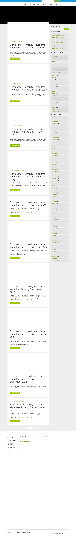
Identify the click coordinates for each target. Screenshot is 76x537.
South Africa (55, 58)
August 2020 (54, 203)
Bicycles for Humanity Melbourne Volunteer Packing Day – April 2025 (28, 245)
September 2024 (55, 139)
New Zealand (54, 86)
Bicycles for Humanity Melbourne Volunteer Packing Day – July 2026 (28, 46)
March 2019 (54, 235)
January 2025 (54, 134)
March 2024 (54, 150)
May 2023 (53, 162)
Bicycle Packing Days (56, 111)
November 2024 (55, 137)
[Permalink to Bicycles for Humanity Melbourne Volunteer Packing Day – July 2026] (28, 30)
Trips (53, 104)
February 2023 (54, 167)
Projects (45, 4)
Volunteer (32, 4)
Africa (53, 54)
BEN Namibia (55, 95)
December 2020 (54, 196)
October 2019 (54, 226)
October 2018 (54, 244)
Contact (39, 4)
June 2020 (53, 208)
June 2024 (53, 146)
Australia (53, 66)
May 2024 (53, 148)
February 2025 (54, 132)
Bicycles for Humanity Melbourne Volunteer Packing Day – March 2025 (27, 289)
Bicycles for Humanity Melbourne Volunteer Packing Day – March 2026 (27, 132)
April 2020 (54, 212)
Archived (53, 63)
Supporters (54, 102)
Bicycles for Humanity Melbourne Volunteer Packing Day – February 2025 (28, 334)
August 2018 (54, 247)
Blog (56, 4)
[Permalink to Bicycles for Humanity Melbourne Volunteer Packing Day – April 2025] (28, 230)
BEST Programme (56, 97)
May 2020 (53, 210)
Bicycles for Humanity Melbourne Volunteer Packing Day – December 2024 (27, 379)
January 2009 (54, 260)
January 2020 (54, 219)
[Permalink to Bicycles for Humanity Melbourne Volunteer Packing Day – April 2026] (28, 73)
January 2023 (54, 169)
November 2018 (55, 242)
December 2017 (54, 251)
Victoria (54, 68)
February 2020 (54, 217)
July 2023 (53, 160)
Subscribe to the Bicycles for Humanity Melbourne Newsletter (28, 1)
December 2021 (54, 176)
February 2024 (54, 153)
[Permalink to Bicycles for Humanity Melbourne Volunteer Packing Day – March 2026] (28, 115)
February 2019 (54, 237)
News (51, 4)
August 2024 (54, 141)
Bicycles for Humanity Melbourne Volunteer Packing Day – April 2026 (28, 88)
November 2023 (55, 155)
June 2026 (53, 116)
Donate (26, 4)
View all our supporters (25, 441)
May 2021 (53, 187)
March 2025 (54, 130)
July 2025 (53, 125)
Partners (53, 91)
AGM (53, 61)
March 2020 (54, 215)
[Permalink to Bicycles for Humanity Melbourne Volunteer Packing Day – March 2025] (28, 272)
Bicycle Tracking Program (57, 100)
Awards (54, 109)
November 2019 (55, 224)
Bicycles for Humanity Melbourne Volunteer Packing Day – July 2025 (28, 203)
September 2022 (55, 173)
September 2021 (55, 180)
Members (53, 84)
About (20, 4)
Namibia (54, 56)
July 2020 (53, 205)
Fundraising (54, 82)
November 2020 (55, 199)
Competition (54, 75)
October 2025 (54, 121)
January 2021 (54, 194)
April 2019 (54, 233)
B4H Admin (20, 41)
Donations (54, 77)
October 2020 (54, 201)
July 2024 (53, 144)
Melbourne (55, 70)
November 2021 (55, 178)
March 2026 (54, 118)
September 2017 (55, 256)
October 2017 (54, 253)
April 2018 (54, 249)
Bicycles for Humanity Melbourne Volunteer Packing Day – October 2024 (27, 407)
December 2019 (54, 221)
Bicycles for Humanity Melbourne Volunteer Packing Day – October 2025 (27, 177)
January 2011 (54, 258)
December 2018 (54, 240)
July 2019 (53, 231)
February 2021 (54, 192)
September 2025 (55, 123)
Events (53, 79)
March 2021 (54, 189)
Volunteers (54, 107)
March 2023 (54, 164)
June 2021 (53, 185)
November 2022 (55, 171)
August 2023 (54, 157)
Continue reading (15, 59)
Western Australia (56, 72)
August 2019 (54, 228)
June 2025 (53, 128)
